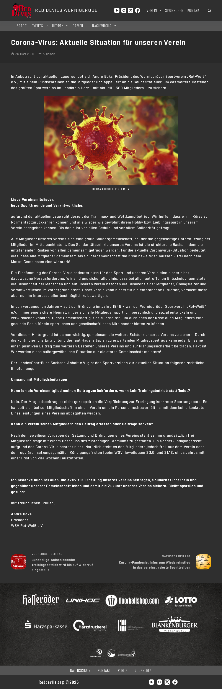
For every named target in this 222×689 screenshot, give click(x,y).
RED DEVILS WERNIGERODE (66, 10)
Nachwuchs (101, 25)
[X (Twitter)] (130, 10)
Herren (58, 25)
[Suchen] (209, 10)
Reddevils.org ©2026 (59, 682)
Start (22, 25)
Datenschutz (80, 670)
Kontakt (194, 10)
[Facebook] (137, 10)
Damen (78, 25)
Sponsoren (174, 10)
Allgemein (49, 54)
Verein (152, 10)
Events (37, 25)
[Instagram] (123, 10)
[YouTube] (116, 10)
